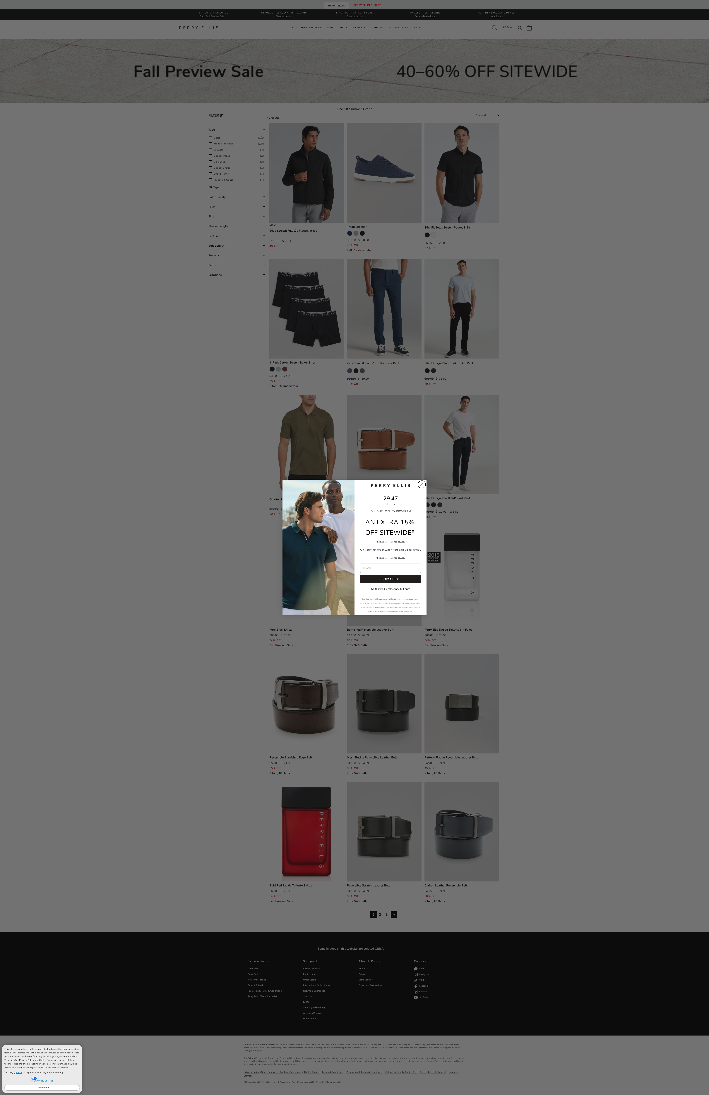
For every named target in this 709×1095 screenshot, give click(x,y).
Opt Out (18, 1072)
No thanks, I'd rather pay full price (390, 589)
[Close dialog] (422, 484)
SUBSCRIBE (390, 579)
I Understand (42, 1087)
